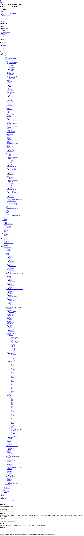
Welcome (5, 55)
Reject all (2, 535)
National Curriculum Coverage (13, 157)
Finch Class (7, 251)
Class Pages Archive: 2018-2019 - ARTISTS (12, 446)
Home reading (11, 280)
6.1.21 (13, 358)
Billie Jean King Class (10, 310)
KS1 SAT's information (12, 313)
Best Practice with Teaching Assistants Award (12, 208)
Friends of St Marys (6, 242)
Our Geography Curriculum (11, 177)
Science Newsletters (10, 101)
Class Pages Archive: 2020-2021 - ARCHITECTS (9, 13)
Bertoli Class (9, 334)
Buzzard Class (9, 439)
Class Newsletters (11, 267)
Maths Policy (9, 80)
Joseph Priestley (9, 464)
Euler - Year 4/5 (9, 471)
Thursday (12, 392)
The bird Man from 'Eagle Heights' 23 (12, 203)
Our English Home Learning (11, 77)
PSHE (6, 60)
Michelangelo (9, 451)
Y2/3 (11, 162)
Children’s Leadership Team (8, 484)
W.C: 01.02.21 (13, 347)
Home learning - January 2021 (6, 15)
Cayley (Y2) (9, 478)
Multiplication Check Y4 (12, 266)
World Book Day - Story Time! (11, 78)
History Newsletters (10, 174)
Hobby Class (9, 441)
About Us (3, 54)
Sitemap (3, 496)
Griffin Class (4, 14)
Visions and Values (6, 56)
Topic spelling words (12, 281)
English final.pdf (4, 45)
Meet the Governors (6, 57)
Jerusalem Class (9, 264)
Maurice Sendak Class (10, 303)
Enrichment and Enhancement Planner (12, 143)
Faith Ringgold (9, 452)
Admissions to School (7, 244)
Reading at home (11, 261)
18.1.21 (14, 359)
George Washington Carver (11, 460)
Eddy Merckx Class (10, 314)
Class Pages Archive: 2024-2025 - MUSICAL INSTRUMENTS (14, 273)
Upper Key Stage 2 (11, 69)
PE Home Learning (10, 146)
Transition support (8, 216)
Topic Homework (11, 262)
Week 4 (12, 432)
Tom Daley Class (9, 308)
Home (3, 11)
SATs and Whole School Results (8, 224)
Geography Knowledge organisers (12, 191)
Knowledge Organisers (10, 118)
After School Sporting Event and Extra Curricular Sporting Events (15, 240)
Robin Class (7, 253)
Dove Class (7, 248)
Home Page (2, 2)
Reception (10, 459)
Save (8, 535)
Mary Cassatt (9, 450)
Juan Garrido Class (10, 325)
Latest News (5, 235)
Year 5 (10, 87)
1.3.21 (13, 355)
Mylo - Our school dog (9, 213)
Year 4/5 (10, 113)
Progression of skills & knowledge (12, 123)
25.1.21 (14, 360)
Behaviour (7, 212)
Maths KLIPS (9, 82)
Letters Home (6, 236)
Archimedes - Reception (10, 468)
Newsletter (8, 115)
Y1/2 (11, 161)
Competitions (9, 145)
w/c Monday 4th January (14, 336)
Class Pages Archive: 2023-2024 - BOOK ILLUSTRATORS (14, 289)
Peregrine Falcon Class (10, 445)
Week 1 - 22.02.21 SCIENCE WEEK (16, 429)
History (7, 153)
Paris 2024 (10, 305)
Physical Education (8, 136)
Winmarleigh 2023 (11, 304)
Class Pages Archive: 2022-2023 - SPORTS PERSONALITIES (14, 307)
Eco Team (5, 237)
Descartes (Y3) (9, 479)
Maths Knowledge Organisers (11, 83)
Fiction (12, 65)
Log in (1, 1)
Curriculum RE (9, 148)
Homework (10, 327)
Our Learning (11, 447)
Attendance (7, 211)
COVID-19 (5, 222)
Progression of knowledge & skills (14, 159)
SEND (10, 165)
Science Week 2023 (10, 104)
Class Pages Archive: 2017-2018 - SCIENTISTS (12, 456)
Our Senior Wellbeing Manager (8, 243)
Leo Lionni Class (9, 294)
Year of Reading (8, 210)
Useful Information (6, 241)
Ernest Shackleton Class (10, 328)
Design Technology (8, 116)
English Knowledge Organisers (11, 63)
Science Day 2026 (9, 102)
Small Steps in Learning (10, 90)
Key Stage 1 (11, 64)
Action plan (10, 156)
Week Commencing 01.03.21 (15, 430)
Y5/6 (11, 164)
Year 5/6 (10, 122)
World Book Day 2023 (10, 73)
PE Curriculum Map (10, 137)
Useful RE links (9, 152)
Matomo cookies (5, 525)
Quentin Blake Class (10, 298)
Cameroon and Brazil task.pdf (6, 32)
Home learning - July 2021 (12, 351)
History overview (11, 158)
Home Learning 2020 (12, 437)
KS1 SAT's (8, 72)
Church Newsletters (8, 493)
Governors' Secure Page (7, 491)
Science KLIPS (9, 99)
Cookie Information (5, 497)
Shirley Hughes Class (10, 293)
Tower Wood (11, 455)
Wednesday (12, 365)
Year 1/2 (10, 110)
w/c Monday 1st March (14, 342)
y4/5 (9, 195)
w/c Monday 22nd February (15, 341)
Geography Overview (12, 181)
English (7, 61)
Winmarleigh (11, 271)
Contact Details (6, 218)
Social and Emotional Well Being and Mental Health (13, 215)
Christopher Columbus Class (11, 322)
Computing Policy (9, 130)
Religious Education (8, 147)
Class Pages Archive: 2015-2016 (10, 476)
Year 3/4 (10, 112)
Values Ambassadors (10, 134)
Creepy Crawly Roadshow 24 (11, 201)
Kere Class (8, 362)
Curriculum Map (9, 81)
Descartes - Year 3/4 (10, 470)
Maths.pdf (3, 21)
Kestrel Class (9, 442)
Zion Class (8, 269)
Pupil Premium (6, 229)
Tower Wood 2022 (11, 329)
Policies (5, 231)
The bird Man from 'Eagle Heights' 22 (12, 204)
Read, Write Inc (11, 292)
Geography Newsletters (10, 197)
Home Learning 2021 (12, 428)
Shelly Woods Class (10, 318)
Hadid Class (9, 352)
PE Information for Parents (11, 141)
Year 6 (10, 88)
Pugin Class (9, 395)
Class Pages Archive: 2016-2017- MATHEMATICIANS (13, 467)
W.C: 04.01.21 (13, 344)
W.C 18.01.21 (13, 346)
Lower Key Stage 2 (12, 67)
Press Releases (6, 234)
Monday (12, 363)
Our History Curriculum (10, 154)
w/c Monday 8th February (14, 340)
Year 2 (10, 85)
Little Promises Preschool (7, 247)
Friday (12, 370)
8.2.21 (13, 357)
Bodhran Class (9, 276)
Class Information (11, 268)
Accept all (5, 535)
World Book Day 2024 (10, 74)
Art (6, 107)
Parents (3, 238)
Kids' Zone (5, 487)
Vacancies (5, 219)
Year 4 (10, 97)
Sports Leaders (8, 486)
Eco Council (7, 485)
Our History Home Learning (11, 167)
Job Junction (11, 475)
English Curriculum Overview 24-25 (12, 62)
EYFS (12, 160)
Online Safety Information (11, 132)
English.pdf (3, 19)
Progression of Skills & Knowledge (12, 114)
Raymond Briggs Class (10, 290)
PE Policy (8, 138)
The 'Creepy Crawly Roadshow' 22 (12, 202)
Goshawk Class (9, 440)
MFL (6, 207)
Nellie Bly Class (9, 321)
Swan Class (7, 254)
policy (10, 155)
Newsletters (9, 124)
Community (3, 490)
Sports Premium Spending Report (12, 144)
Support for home (8, 227)
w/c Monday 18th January (14, 338)
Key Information (9, 133)
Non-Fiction (12, 66)
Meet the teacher (11, 331)
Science (7, 91)
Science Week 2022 (10, 105)
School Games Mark (10, 142)
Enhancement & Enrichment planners (12, 190)
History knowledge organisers (11, 168)
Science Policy (9, 93)
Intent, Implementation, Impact (11, 79)
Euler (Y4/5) (9, 480)
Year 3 (10, 86)
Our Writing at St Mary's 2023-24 (12, 76)
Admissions (5, 228)
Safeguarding (7, 214)
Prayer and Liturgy (10, 151)
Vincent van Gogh (9, 453)
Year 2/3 (10, 111)
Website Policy (4, 498)
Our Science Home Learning (11, 106)
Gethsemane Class (9, 259)
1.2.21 (13, 356)
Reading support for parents (13, 296)
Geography (7, 176)
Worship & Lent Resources (16, 436)
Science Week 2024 (10, 103)
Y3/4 (9, 171)
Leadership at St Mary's (7, 59)
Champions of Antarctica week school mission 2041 (14, 199)
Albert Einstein (9, 462)
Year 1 (10, 84)
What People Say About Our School (9, 217)
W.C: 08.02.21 (13, 348)
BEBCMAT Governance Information (11, 58)
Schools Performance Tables (8, 221)
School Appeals (6, 245)
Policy (8, 108)
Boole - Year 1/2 (9, 469)
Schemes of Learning (10, 89)
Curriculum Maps (11, 149)
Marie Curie (9, 461)
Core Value (8, 135)
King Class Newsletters (12, 311)
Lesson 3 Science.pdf (5, 46)
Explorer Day (9, 205)
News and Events (4, 233)
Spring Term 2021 (13, 354)
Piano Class (9, 283)
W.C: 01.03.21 (13, 350)
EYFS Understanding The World (13, 169)
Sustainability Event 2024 (10, 200)
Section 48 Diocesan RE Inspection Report (10, 223)
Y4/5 (9, 172)
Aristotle (8, 457)
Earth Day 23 (9, 198)
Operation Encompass (7, 239)
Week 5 (12, 434)
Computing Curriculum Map (11, 131)
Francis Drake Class (10, 323)
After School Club (6, 489)
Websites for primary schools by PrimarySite (8, 500)
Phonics (8, 250)
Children (3, 12)
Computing (7, 129)
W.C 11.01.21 (13, 345)
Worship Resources (15, 433)
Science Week (13, 349)
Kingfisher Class (8, 252)
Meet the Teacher (11, 263)
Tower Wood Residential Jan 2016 (14, 483)
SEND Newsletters (8, 226)
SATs (10, 272)
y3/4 (9, 194)
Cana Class (8, 258)
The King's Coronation (10, 175)
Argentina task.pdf (4, 31)
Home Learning (11, 335)
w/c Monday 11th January (14, 337)
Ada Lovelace (9, 463)
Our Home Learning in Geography (12, 206)
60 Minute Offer (9, 139)
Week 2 (12, 431)
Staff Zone (5, 492)
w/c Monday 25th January (14, 339)
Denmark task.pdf (4, 33)
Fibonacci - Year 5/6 (10, 472)
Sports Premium (6, 230)
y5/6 (9, 196)
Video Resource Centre (7, 488)
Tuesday (12, 364)
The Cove (8, 332)
